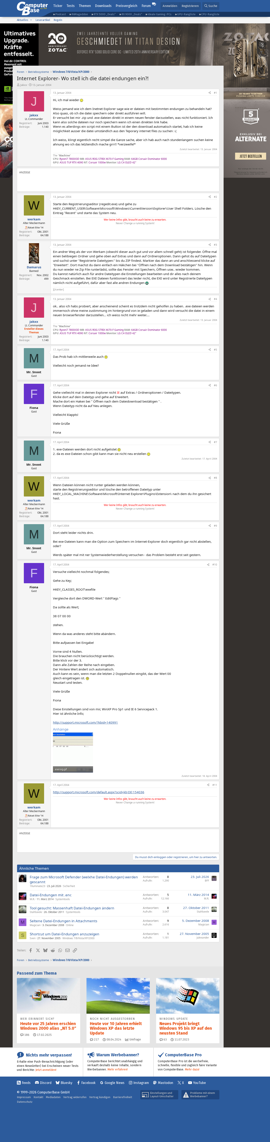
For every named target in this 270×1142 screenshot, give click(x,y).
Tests (70, 6)
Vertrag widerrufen (74, 1097)
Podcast (60, 14)
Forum (146, 6)
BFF (207, 880)
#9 (215, 526)
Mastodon (165, 1083)
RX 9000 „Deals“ (132, 14)
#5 (215, 349)
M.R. (32, 899)
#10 (214, 564)
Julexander (203, 937)
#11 (214, 785)
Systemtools (62, 899)
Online (70, 925)
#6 (215, 385)
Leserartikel (42, 20)
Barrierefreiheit (122, 1097)
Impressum (24, 1097)
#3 (215, 245)
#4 (215, 299)
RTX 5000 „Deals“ (105, 14)
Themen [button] (85, 6)
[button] (31, 20)
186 (26, 1035)
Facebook (88, 1083)
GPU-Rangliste (186, 14)
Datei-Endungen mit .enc (51, 894)
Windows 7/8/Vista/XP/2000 (78, 938)
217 (96, 1039)
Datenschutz (24, 1101)
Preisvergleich (126, 6)
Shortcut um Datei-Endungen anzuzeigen (64, 934)
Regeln (58, 20)
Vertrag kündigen (99, 1097)
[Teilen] (209, 93)
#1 (215, 93)
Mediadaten (53, 1097)
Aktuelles (22, 20)
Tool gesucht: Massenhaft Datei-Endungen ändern (72, 908)
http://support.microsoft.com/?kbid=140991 (85, 722)
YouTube (199, 1083)
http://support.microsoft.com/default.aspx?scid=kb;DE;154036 (98, 792)
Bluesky (66, 1083)
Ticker (57, 6)
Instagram (141, 1083)
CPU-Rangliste (210, 14)
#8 (215, 478)
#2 (215, 197)
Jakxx (23, 85)
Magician (35, 925)
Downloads (103, 6)
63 (165, 1039)
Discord (45, 1083)
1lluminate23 (37, 886)
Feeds (26, 1083)
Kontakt (38, 1097)
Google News (114, 1083)
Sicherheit (69, 886)
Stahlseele (36, 912)
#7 (215, 442)
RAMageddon (80, 14)
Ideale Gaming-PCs (159, 14)
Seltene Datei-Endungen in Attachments (63, 920)
